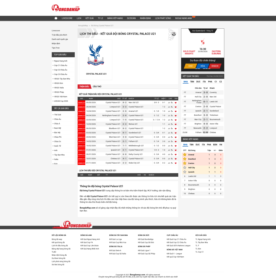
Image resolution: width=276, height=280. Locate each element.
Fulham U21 (133, 141)
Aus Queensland (198, 31)
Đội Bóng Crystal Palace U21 (102, 26)
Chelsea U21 (115, 159)
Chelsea (213, 132)
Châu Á (57, 124)
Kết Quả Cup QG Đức (146, 242)
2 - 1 (206, 111)
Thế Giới (57, 115)
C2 (220, 82)
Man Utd (213, 97)
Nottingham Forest (196, 102)
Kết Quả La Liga (115, 239)
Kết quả (90, 18)
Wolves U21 (133, 124)
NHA (186, 82)
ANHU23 (81, 103)
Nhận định (145, 18)
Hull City (198, 97)
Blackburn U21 (114, 128)
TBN (192, 82)
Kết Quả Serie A (115, 251)
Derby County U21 (136, 154)
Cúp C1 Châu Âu (60, 65)
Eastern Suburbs (216, 52)
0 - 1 (206, 102)
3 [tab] (201, 68)
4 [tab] (204, 68)
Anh (55, 150)
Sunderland (214, 111)
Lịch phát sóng (163, 18)
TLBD (54, 252)
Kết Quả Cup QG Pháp (146, 254)
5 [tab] (207, 68)
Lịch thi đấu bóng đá (60, 246)
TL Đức (198, 249)
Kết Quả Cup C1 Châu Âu (176, 239)
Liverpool (213, 128)
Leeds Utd (213, 102)
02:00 (205, 132)
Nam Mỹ (57, 128)
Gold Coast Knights (189, 52)
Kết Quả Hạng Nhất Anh (89, 249)
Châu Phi (57, 137)
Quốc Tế (57, 146)
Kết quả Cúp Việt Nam (175, 257)
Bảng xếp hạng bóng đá (61, 249)
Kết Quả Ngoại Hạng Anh (90, 239)
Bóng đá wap (57, 239)
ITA (204, 82)
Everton (198, 107)
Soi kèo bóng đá (58, 265)
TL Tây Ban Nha (201, 242)
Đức (56, 164)
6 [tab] (209, 68)
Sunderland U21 (135, 133)
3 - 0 (206, 92)
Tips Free (56, 48)
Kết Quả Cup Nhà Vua (117, 242)
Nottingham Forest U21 (111, 115)
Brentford (197, 115)
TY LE (100, 18)
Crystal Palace (215, 107)
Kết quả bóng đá (58, 242)
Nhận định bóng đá (59, 255)
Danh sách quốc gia (60, 39)
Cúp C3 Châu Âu (60, 74)
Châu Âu (57, 119)
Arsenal (198, 92)
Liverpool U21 (115, 107)
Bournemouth (215, 120)
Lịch (79, 18)
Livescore (67, 18)
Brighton (198, 124)
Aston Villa (214, 124)
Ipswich (198, 111)
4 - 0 (206, 124)
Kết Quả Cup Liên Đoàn (89, 246)
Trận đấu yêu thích (59, 35)
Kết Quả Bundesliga (145, 239)
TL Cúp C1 (199, 252)
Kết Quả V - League (174, 254)
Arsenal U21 (133, 111)
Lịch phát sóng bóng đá (61, 261)
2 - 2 (206, 128)
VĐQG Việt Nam (60, 96)
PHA (210, 82)
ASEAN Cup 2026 (61, 101)
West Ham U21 (114, 137)
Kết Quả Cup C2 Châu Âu (176, 242)
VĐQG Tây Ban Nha (62, 79)
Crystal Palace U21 (113, 103)
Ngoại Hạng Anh (183, 18)
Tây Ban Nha (59, 155)
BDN (215, 145)
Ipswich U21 (115, 150)
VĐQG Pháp (59, 92)
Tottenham (214, 115)
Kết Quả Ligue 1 (144, 251)
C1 (216, 82)
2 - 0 (206, 97)
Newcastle (197, 128)
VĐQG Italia (59, 88)
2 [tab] (199, 68)
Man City (197, 120)
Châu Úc (57, 141)
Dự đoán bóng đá (58, 258)
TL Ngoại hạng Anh (203, 239)
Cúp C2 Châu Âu (60, 70)
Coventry (213, 92)
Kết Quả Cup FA (86, 242)
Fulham (198, 132)
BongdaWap (83, 26)
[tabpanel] (202, 50)
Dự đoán (131, 18)
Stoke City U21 (134, 163)
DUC (198, 82)
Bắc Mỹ (57, 132)
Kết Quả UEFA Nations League (178, 246)
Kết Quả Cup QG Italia (117, 254)
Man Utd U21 (134, 103)
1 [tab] (196, 68)
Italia (56, 159)
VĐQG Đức (58, 83)
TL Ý (197, 246)
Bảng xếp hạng (115, 18)
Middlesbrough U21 (136, 146)
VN (220, 145)
